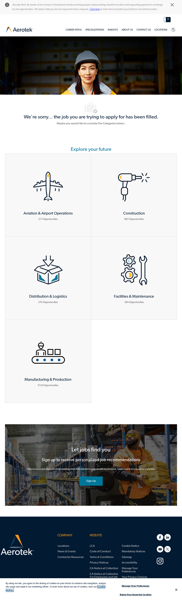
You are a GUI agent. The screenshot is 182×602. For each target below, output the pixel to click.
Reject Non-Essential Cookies (136, 595)
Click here (95, 9)
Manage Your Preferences (135, 586)
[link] (19, 30)
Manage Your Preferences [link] (130, 570)
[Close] (176, 590)
